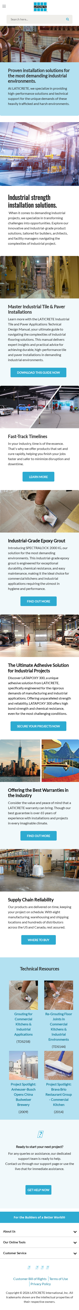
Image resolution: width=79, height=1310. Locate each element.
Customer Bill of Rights (30, 1279)
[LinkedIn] (47, 1268)
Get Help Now (38, 1190)
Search (67, 19)
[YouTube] (42, 1268)
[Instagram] (36, 1268)
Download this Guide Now (38, 372)
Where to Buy (38, 940)
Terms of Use (58, 1279)
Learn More (38, 477)
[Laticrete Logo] (34, 6)
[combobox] (40, 19)
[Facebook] (28, 1268)
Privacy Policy (41, 1284)
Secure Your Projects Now (38, 726)
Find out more (38, 601)
